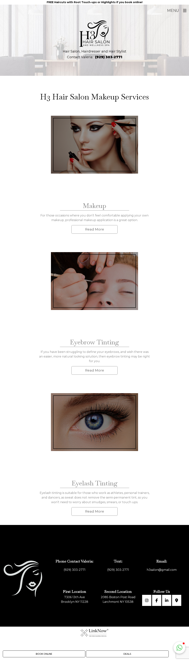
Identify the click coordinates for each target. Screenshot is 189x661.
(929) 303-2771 (108, 57)
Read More (94, 229)
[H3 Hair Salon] (94, 33)
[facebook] (156, 601)
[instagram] (146, 601)
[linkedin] (166, 601)
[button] (179, 648)
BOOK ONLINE (44, 653)
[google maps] (176, 601)
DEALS (127, 653)
